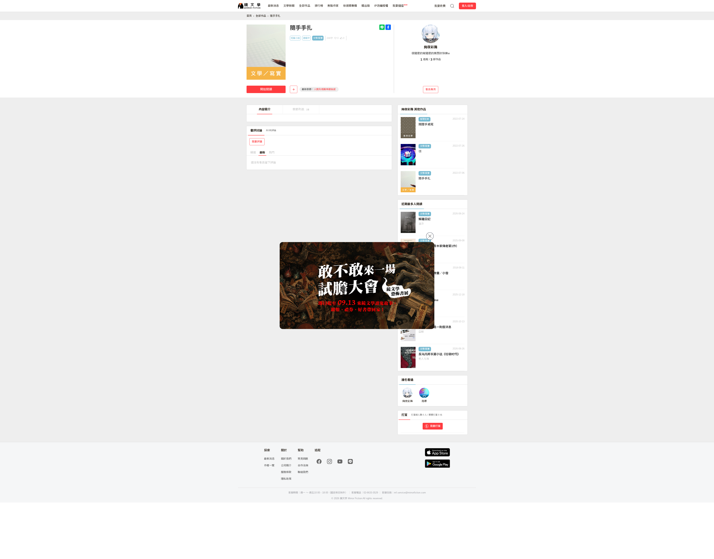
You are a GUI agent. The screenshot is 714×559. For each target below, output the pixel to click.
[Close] (430, 236)
